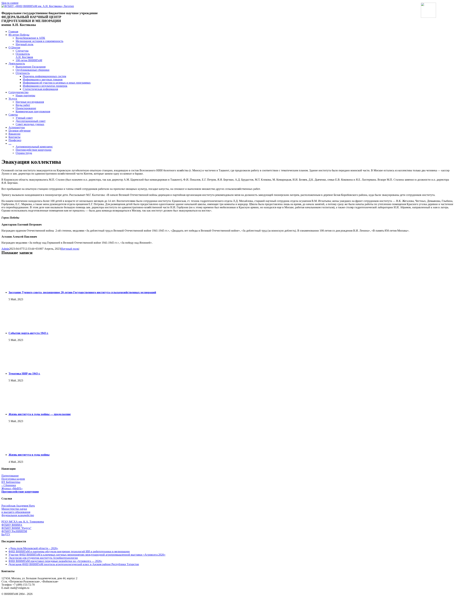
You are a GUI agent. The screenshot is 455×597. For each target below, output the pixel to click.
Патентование (10, 475)
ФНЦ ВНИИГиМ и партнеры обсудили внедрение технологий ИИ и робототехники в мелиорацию (69, 551)
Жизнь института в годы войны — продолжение (40, 414)
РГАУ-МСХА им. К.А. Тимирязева (22, 521)
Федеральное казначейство (17, 515)
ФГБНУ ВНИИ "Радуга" (16, 528)
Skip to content (9, 2)
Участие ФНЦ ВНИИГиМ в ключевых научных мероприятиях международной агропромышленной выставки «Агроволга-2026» (87, 554)
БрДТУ (5, 534)
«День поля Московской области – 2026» (33, 548)
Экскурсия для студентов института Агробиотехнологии (43, 557)
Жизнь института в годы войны (29, 454)
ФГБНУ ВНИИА (11, 524)
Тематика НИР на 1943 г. (24, 373)
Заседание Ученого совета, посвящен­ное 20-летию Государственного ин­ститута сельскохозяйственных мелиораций (82, 292)
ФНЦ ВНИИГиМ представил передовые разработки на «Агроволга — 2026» (55, 561)
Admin (5, 248)
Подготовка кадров (13, 478)
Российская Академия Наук (18, 505)
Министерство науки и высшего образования (15, 510)
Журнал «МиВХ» (12, 488)
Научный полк (70, 248)
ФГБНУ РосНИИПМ (14, 531)
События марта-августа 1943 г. (28, 333)
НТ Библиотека (10, 482)
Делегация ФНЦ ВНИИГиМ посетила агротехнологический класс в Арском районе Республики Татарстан (74, 564)
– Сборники (8, 485)
